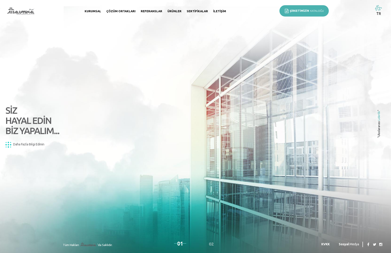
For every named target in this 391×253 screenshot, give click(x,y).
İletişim (219, 11)
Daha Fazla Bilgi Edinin (28, 144)
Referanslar (151, 11)
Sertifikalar (197, 11)
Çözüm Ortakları (121, 11)
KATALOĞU (307, 10)
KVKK (325, 244)
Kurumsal (93, 11)
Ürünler (174, 11)
